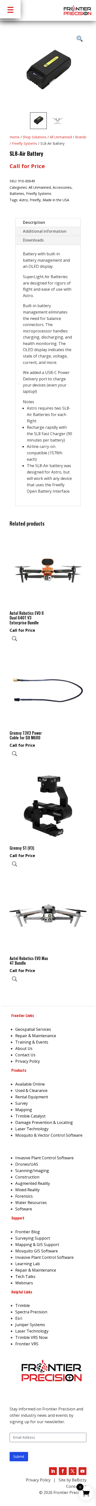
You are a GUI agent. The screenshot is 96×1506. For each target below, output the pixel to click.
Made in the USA (56, 200)
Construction (27, 1177)
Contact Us (25, 1055)
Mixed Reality (27, 1189)
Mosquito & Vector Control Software (48, 1135)
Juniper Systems (30, 1324)
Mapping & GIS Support (37, 1244)
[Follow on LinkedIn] (53, 1471)
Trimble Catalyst (30, 1116)
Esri (18, 1318)
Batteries (17, 193)
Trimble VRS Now (31, 1337)
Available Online (30, 1084)
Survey (21, 1103)
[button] (10, 9)
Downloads (33, 240)
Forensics (24, 1196)
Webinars (24, 1283)
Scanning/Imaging (32, 1170)
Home (14, 137)
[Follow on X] (73, 1471)
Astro (23, 200)
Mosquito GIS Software (36, 1251)
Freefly (35, 200)
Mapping (23, 1109)
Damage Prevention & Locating (44, 1122)
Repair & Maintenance (35, 1035)
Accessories (62, 187)
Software (23, 1209)
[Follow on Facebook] (63, 1471)
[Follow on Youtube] (82, 1471)
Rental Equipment (31, 1097)
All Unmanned (61, 137)
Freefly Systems (24, 143)
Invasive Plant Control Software (44, 1158)
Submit (18, 1456)
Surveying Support (32, 1238)
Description (34, 222)
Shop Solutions (35, 137)
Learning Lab (27, 1263)
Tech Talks (25, 1276)
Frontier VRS (26, 1344)
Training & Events (31, 1042)
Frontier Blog (27, 1231)
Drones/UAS (26, 1164)
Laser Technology (31, 1129)
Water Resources (31, 1202)
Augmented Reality (32, 1183)
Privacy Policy (27, 1061)
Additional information (44, 231)
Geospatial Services (33, 1029)
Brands (80, 137)
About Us (23, 1048)
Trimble (22, 1305)
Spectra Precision (31, 1312)
